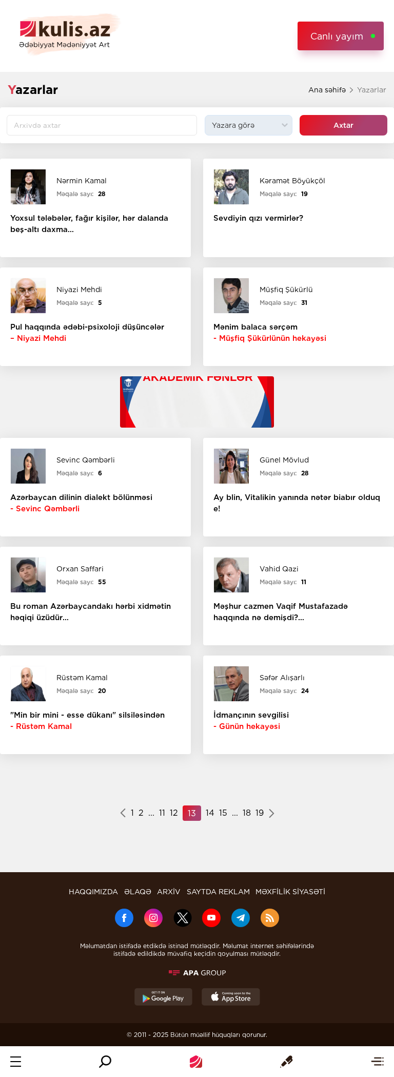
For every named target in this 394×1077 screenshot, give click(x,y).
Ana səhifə (327, 90)
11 (162, 813)
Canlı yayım (336, 36)
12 (174, 813)
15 (223, 813)
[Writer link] (286, 1061)
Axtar (343, 125)
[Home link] (196, 1061)
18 (247, 813)
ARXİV (169, 892)
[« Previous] (123, 814)
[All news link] (377, 1061)
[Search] (105, 1061)
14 (210, 813)
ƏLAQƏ (137, 892)
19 (259, 813)
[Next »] (271, 814)
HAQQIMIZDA (93, 892)
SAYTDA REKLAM (218, 892)
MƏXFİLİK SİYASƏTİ (290, 892)
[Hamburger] (15, 1061)
